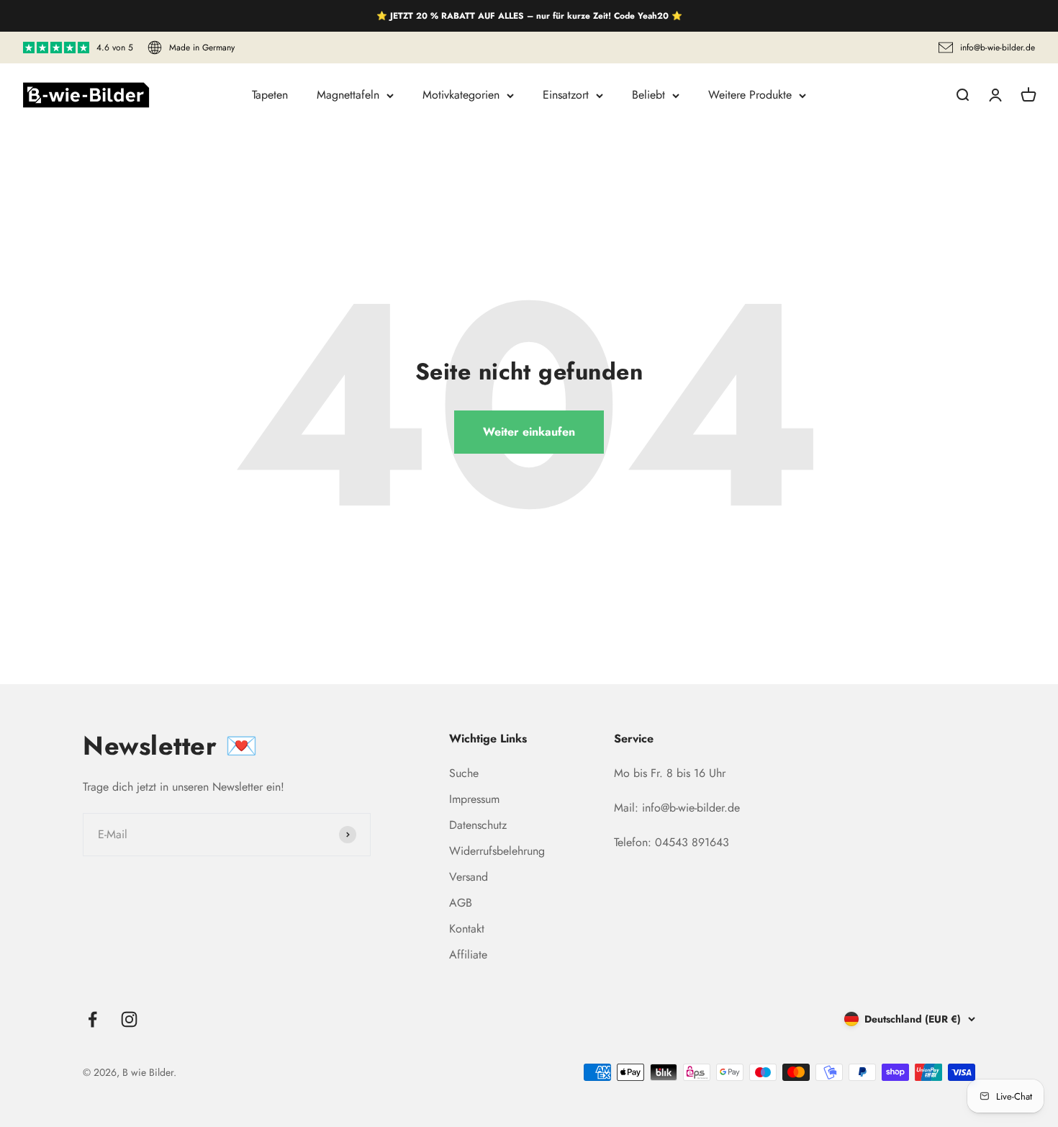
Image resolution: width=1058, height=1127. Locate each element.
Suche (464, 773)
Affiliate (468, 954)
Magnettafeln (348, 94)
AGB (460, 902)
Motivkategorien (460, 94)
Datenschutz (478, 825)
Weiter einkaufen (529, 431)
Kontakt (466, 928)
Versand (468, 876)
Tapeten (270, 94)
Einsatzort (566, 94)
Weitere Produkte (750, 94)
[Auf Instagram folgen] (129, 1019)
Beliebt (648, 94)
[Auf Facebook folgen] (92, 1019)
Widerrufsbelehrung (497, 851)
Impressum (474, 799)
